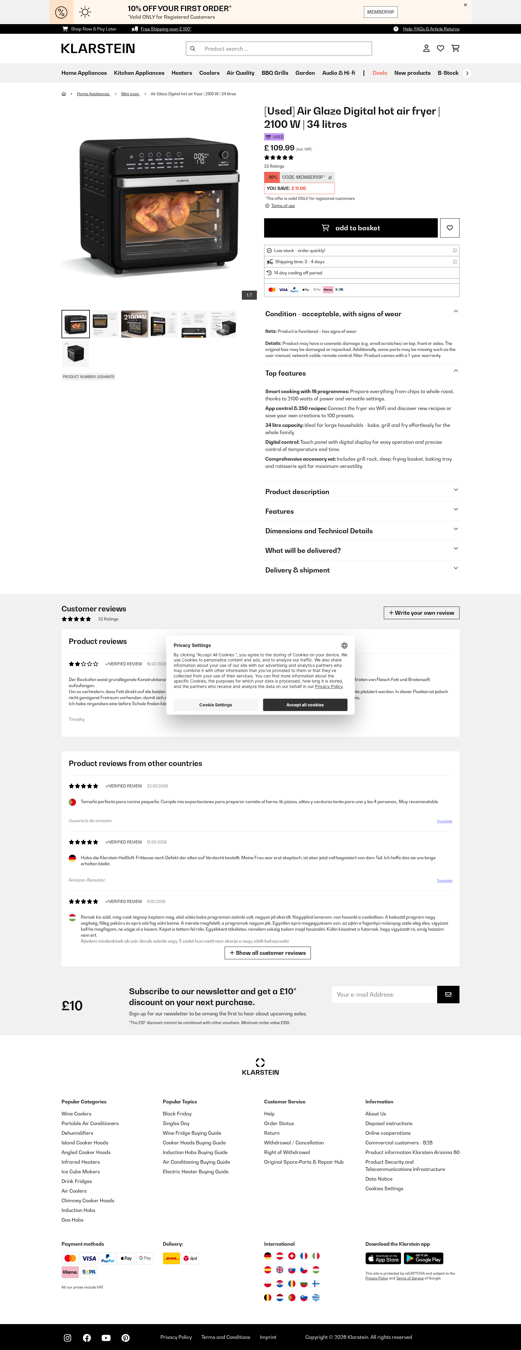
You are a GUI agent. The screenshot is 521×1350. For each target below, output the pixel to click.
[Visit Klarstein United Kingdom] (279, 1269)
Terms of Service (410, 1278)
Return (271, 1133)
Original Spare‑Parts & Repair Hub (304, 1162)
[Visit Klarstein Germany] (267, 1256)
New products (412, 73)
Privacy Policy (376, 1278)
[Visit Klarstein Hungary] (316, 1269)
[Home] (69, 93)
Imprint (268, 1337)
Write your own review (424, 613)
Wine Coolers (76, 1114)
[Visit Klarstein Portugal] (291, 1297)
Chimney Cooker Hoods (88, 1200)
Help (269, 1114)
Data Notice (379, 1179)
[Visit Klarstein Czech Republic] (304, 1269)
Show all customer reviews (270, 953)
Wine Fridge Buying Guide (192, 1133)
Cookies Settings (384, 1188)
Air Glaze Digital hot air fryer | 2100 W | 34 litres (193, 93)
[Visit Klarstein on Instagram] (68, 1338)
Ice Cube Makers (81, 1172)
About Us (375, 1114)
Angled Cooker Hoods (86, 1152)
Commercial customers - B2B (399, 1143)
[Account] (426, 48)
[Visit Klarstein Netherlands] (279, 1297)
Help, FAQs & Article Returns (431, 28)
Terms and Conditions (225, 1337)
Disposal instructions (388, 1123)
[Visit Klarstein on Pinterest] (125, 1338)
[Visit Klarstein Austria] (279, 1256)
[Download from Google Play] (423, 1258)
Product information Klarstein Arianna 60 (412, 1152)
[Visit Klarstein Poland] (267, 1283)
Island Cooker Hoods (85, 1143)
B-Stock (448, 73)
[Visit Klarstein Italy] (316, 1256)
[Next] (467, 73)
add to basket (357, 228)
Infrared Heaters (81, 1162)
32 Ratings (274, 166)
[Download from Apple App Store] (383, 1258)
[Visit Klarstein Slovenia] (304, 1297)
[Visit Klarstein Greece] (316, 1298)
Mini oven (130, 93)
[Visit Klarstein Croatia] (279, 1283)
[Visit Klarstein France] (304, 1256)
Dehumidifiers (77, 1133)
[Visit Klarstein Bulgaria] (304, 1283)
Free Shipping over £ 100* (166, 28)
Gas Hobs (73, 1220)
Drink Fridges (77, 1181)
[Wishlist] (440, 48)
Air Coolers (74, 1191)
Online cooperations (388, 1133)
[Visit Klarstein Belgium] (267, 1297)
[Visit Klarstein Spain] (267, 1269)
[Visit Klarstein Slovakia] (291, 1269)
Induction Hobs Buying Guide (195, 1152)
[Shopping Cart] (455, 48)
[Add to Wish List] (449, 228)
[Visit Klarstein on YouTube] (106, 1338)
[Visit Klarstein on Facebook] (87, 1338)
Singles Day (176, 1123)
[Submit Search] (192, 48)
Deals (380, 73)
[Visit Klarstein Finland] (316, 1283)
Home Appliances (93, 93)
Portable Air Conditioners (90, 1123)
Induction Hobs (78, 1210)
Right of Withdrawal (287, 1152)
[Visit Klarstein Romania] (291, 1283)
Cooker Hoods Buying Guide (194, 1143)
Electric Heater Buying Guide (196, 1172)
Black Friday (177, 1114)
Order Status (279, 1123)
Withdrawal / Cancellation (294, 1143)
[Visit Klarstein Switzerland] (291, 1256)
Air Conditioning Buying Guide (196, 1162)
